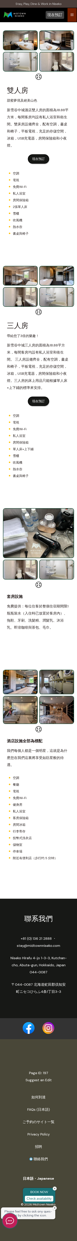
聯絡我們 (40, 1159)
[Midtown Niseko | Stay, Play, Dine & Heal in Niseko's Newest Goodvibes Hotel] (15, 15)
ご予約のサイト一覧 (38, 1122)
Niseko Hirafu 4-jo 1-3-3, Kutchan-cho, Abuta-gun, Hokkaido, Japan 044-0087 (38, 965)
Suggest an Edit (38, 1080)
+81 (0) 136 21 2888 (36, 938)
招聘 (38, 1146)
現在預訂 (54, 14)
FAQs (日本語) (38, 1109)
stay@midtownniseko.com (38, 945)
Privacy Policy (38, 1134)
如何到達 (38, 1097)
